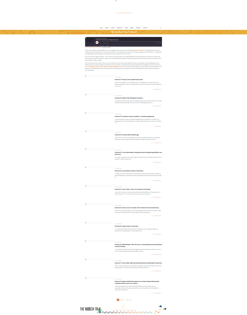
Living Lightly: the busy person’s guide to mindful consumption (104, 66)
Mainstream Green (139, 50)
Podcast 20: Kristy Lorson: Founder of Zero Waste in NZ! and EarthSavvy (137, 208)
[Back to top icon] (123, 306)
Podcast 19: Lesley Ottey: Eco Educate (126, 226)
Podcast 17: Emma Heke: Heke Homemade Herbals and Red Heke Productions (138, 263)
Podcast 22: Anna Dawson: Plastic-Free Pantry (129, 171)
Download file (88, 47)
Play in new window (96, 47)
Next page (128, 299)
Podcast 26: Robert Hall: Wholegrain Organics (129, 98)
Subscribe (102, 45)
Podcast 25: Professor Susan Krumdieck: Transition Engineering (134, 116)
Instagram (133, 310)
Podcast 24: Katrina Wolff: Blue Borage (127, 135)
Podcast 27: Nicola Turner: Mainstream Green (129, 79)
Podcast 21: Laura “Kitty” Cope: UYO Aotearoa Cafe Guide (132, 189)
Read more (158, 89)
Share (107, 45)
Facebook (129, 310)
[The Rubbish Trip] (123, 13)
